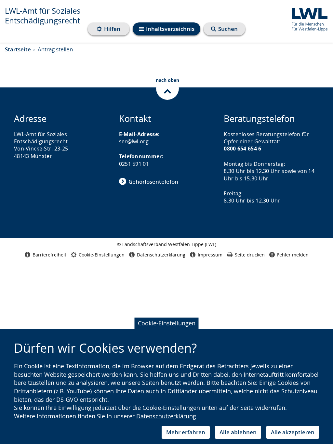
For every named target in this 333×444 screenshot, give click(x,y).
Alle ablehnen (238, 432)
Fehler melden (293, 255)
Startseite (18, 49)
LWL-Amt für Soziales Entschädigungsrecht (42, 16)
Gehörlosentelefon (153, 181)
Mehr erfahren (185, 432)
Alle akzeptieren (292, 432)
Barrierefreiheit (49, 255)
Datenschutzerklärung (166, 416)
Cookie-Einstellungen (166, 323)
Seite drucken (250, 255)
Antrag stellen (55, 49)
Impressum (210, 255)
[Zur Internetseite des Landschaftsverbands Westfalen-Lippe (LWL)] (307, 18)
